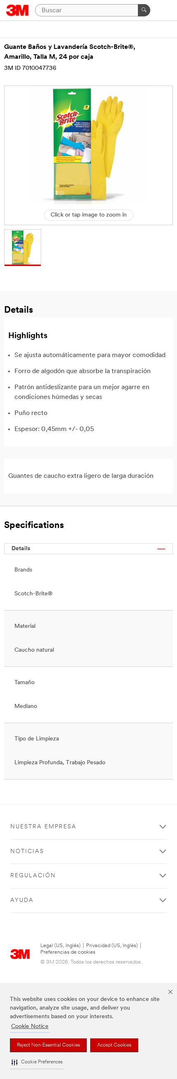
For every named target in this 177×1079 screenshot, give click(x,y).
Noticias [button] (27, 851)
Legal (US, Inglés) (60, 945)
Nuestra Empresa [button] (43, 827)
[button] (37, 1062)
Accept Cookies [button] (114, 1045)
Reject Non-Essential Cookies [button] (48, 1045)
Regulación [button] (33, 876)
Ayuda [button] (22, 900)
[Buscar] (144, 10)
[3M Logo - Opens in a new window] (17, 10)
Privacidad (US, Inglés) (112, 945)
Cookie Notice (30, 1027)
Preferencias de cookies (67, 952)
